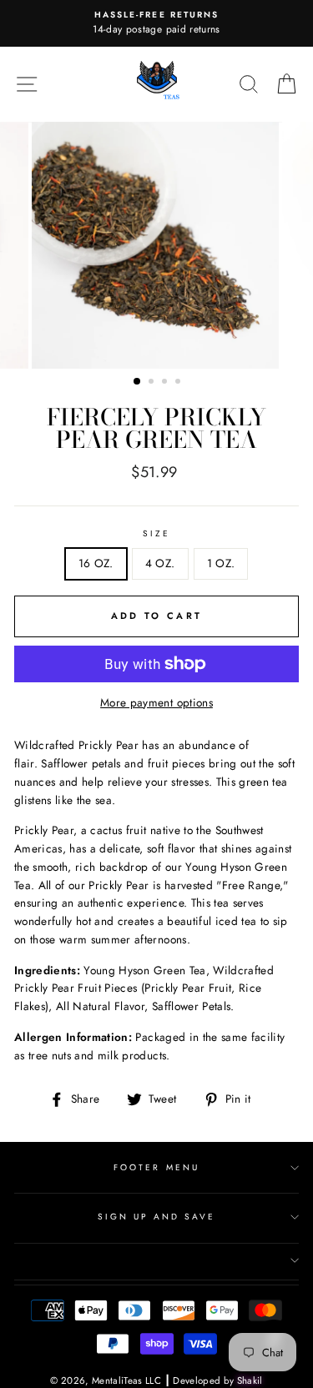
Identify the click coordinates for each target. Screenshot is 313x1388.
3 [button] (166, 383)
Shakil (250, 1380)
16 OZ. (96, 563)
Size (156, 533)
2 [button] (153, 383)
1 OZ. (221, 563)
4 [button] (179, 383)
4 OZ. (160, 563)
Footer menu (156, 1167)
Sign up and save (157, 1216)
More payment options (156, 702)
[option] (156, 23)
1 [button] (138, 382)
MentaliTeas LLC (126, 1380)
